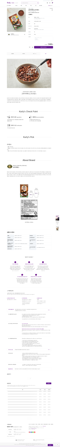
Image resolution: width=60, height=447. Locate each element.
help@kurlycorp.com (12, 436)
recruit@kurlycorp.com (33, 428)
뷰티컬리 (16, 2)
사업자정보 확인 (44, 426)
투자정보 (36, 424)
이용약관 (42, 424)
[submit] (37, 2)
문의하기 (49, 383)
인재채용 (39, 424)
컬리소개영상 (33, 424)
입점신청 (52, 424)
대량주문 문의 (10, 434)
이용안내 (49, 424)
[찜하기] (24, 34)
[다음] (30, 378)
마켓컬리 (12, 2)
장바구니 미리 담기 (44, 47)
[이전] (28, 378)
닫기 (48, 349)
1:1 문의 (24, 386)
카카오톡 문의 (10, 429)
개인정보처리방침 (45, 424)
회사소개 (30, 424)
